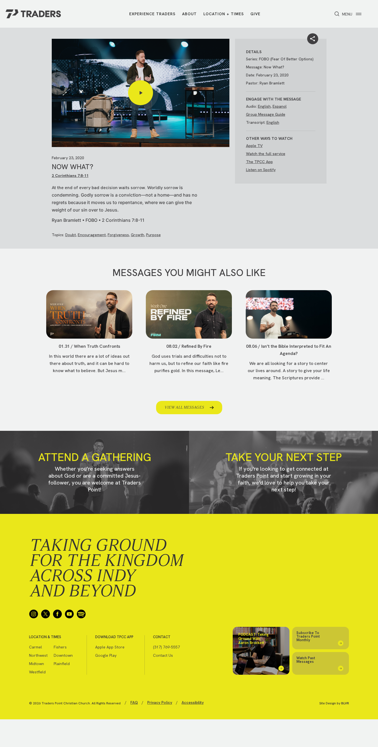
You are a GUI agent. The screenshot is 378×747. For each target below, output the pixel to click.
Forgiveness (118, 234)
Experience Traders (152, 13)
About (189, 13)
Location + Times (223, 13)
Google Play (105, 655)
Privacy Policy (159, 702)
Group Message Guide (265, 114)
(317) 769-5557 (166, 647)
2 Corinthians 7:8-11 (70, 175)
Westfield (37, 671)
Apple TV (254, 145)
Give (255, 13)
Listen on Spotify (261, 169)
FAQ (134, 702)
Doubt (70, 234)
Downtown (63, 655)
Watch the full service (265, 153)
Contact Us (163, 655)
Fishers (60, 647)
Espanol (280, 106)
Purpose (153, 234)
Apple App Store (110, 647)
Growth (137, 234)
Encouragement (92, 234)
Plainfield (62, 663)
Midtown (36, 663)
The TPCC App (259, 161)
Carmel (35, 647)
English (264, 106)
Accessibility (193, 702)
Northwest (38, 655)
